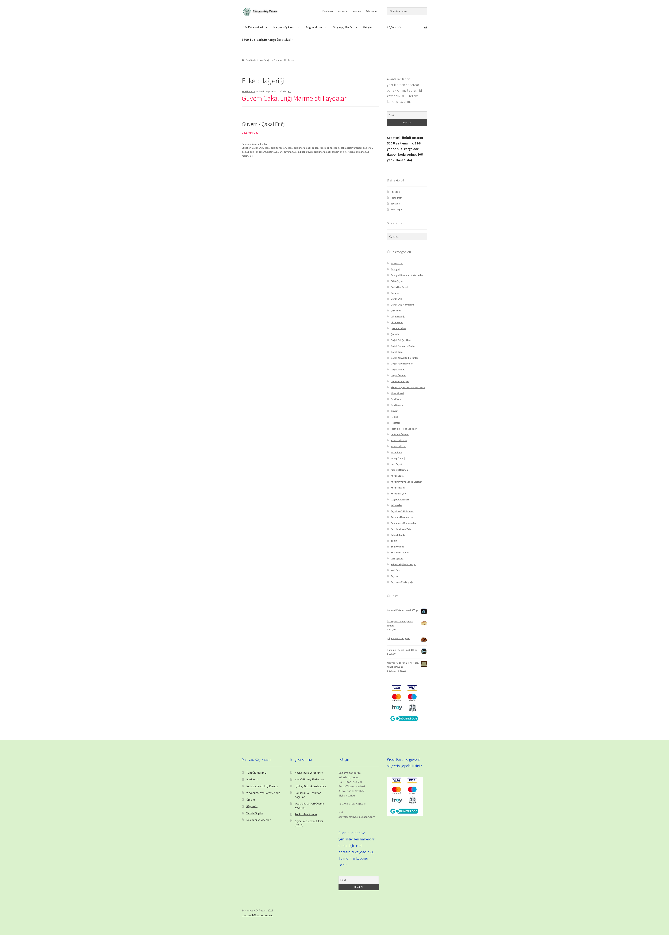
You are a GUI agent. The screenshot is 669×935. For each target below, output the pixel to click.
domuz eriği (248, 151)
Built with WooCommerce (257, 915)
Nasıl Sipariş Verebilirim (309, 772)
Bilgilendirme (314, 27)
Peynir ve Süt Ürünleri (402, 511)
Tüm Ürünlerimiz (256, 772)
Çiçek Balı (396, 310)
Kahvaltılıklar (398, 446)
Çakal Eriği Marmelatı (402, 304)
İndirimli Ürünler (400, 434)
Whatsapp (371, 11)
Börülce (395, 293)
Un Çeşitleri (397, 558)
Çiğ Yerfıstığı (398, 316)
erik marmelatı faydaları (269, 151)
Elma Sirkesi (397, 393)
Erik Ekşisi (396, 399)
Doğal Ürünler (398, 375)
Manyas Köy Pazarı (284, 27)
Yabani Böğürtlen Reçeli (403, 564)
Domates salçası (400, 381)
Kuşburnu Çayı (398, 493)
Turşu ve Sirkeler (400, 552)
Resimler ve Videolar (258, 820)
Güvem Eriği (298, 151)
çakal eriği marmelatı (299, 147)
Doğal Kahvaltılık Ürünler (404, 357)
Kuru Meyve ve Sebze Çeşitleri (406, 481)
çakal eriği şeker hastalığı (325, 147)
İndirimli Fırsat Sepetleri (404, 428)
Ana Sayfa (251, 60)
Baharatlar (397, 263)
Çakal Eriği (257, 147)
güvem (287, 151)
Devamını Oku (250, 132)
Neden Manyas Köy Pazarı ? (262, 786)
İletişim (367, 27)
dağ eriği (367, 147)
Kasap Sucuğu (398, 458)
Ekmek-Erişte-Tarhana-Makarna (408, 387)
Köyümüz (251, 806)
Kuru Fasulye (398, 475)
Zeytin (394, 576)
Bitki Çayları (397, 281)
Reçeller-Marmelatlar (402, 517)
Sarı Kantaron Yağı (401, 529)
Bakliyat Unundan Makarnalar (407, 275)
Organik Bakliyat (400, 499)
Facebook (327, 11)
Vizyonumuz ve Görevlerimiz (263, 793)
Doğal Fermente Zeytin (403, 346)
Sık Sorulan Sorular (306, 814)
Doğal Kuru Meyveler (402, 363)
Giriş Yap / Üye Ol (343, 27)
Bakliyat (395, 269)
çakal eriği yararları (351, 147)
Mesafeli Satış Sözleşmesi (310, 779)
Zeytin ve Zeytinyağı (402, 582)
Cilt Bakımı (397, 322)
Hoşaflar (395, 422)
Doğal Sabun (398, 369)
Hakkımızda (253, 779)
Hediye (394, 416)
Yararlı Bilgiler (259, 144)
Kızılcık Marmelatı (400, 469)
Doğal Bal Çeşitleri (401, 340)
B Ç (289, 91)
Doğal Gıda (397, 351)
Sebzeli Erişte (398, 535)
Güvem (394, 410)
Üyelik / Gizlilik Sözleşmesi (310, 786)
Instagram (343, 11)
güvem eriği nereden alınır (346, 151)
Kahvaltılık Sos (399, 440)
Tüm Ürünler (397, 546)
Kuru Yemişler (398, 487)
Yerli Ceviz (396, 570)
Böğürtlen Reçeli (399, 287)
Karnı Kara (396, 452)
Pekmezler (396, 505)
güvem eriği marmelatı (318, 151)
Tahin (394, 540)
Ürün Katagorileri (252, 27)
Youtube (357, 11)
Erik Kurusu (397, 405)
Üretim (250, 799)
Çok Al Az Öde (398, 328)
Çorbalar (395, 334)
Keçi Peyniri (397, 464)
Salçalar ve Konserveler (403, 523)
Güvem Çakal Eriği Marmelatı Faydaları (295, 98)
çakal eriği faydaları (275, 147)
